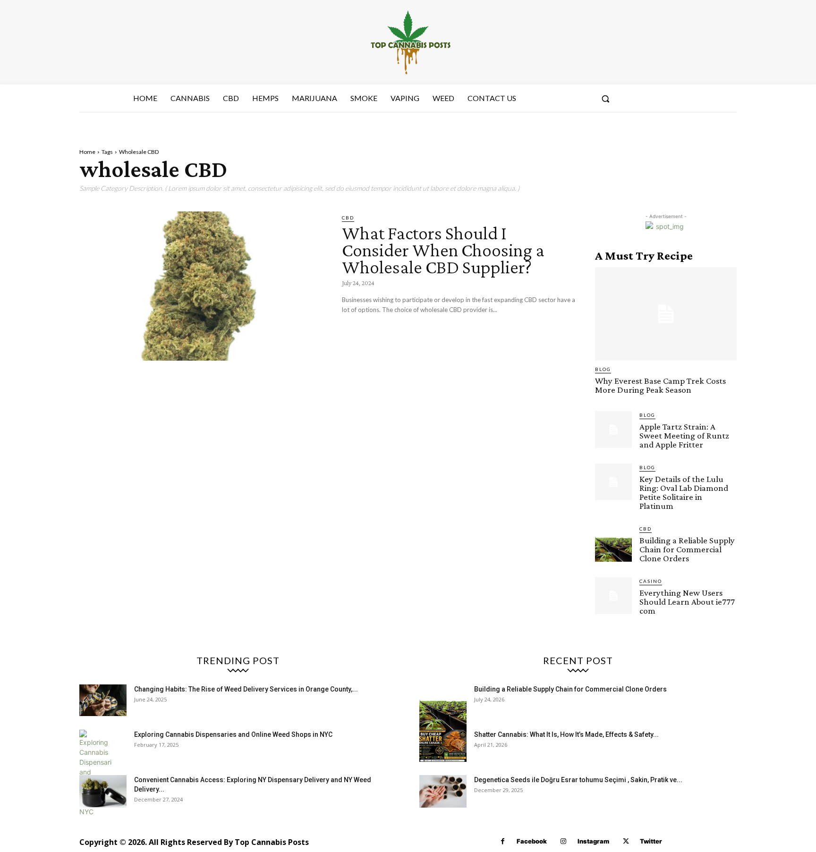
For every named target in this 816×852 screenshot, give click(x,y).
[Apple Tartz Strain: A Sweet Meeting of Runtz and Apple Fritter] (613, 429)
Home (87, 151)
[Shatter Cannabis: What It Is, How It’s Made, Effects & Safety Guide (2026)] (443, 746)
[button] (605, 98)
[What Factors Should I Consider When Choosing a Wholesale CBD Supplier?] (203, 286)
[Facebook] (502, 841)
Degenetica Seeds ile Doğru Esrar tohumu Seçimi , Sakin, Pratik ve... (578, 780)
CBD (348, 217)
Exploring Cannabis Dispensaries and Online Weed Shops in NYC (233, 734)
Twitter (651, 841)
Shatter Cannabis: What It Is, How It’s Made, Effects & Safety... (566, 734)
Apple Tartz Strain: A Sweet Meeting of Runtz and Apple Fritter (684, 435)
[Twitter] (626, 841)
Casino (650, 581)
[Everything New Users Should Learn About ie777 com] (613, 595)
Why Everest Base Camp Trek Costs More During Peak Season (660, 385)
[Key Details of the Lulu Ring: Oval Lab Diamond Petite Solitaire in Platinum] (613, 482)
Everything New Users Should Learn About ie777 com (687, 602)
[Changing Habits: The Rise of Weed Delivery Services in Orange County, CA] (103, 700)
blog (603, 369)
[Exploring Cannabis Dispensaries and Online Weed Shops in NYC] (95, 773)
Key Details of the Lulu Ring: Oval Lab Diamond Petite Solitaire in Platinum (683, 492)
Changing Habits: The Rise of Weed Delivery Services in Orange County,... (246, 689)
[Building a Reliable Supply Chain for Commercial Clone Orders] (613, 543)
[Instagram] (563, 841)
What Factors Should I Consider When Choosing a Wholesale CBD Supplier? (443, 250)
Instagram (593, 841)
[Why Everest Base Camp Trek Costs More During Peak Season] (666, 314)
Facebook (532, 841)
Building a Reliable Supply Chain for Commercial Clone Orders (687, 549)
